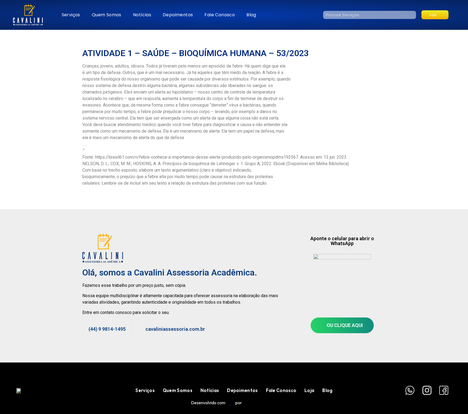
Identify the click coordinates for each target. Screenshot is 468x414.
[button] (434, 14)
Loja (309, 390)
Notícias (142, 15)
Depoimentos (178, 15)
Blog (251, 15)
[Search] (412, 15)
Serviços (71, 15)
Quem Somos (106, 15)
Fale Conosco (219, 15)
